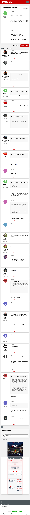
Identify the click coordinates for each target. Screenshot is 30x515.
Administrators (6, 119)
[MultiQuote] (11, 58)
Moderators (5, 239)
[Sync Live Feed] (21, 458)
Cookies (7, 504)
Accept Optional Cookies (17, 511)
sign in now (21, 431)
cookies (7, 507)
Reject (10, 511)
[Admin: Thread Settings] (20, 458)
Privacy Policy (3, 504)
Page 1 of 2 (11, 48)
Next (5, 48)
